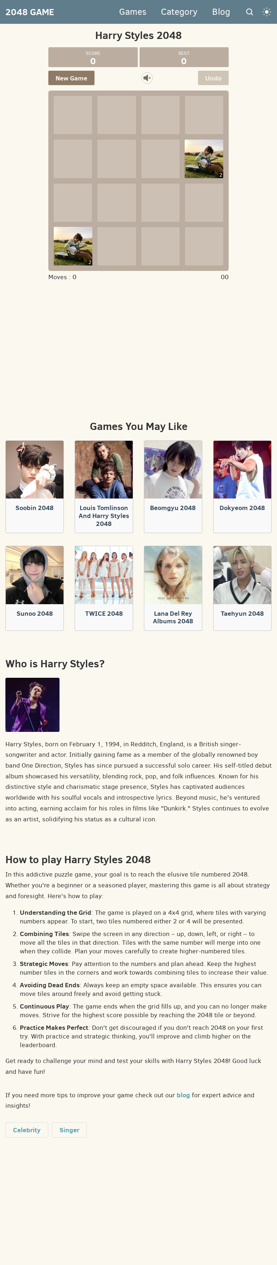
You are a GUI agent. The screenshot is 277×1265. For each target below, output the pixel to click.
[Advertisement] (138, 349)
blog (183, 1094)
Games (132, 12)
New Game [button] (71, 78)
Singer (69, 1129)
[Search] (250, 12)
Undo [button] (213, 78)
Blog (221, 12)
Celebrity (27, 1129)
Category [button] (179, 12)
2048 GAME (29, 11)
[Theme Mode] (267, 12)
